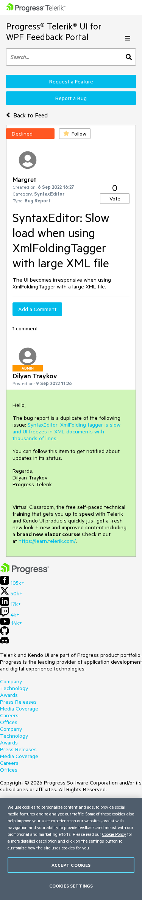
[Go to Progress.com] (24, 572)
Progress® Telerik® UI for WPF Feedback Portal (53, 31)
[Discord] (4, 642)
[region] (71, 849)
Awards (9, 695)
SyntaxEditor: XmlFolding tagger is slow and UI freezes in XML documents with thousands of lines (66, 431)
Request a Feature (71, 81)
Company (11, 681)
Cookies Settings (71, 886)
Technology (14, 688)
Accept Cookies (71, 865)
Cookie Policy (114, 834)
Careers (9, 715)
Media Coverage (19, 708)
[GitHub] (4, 633)
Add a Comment (37, 309)
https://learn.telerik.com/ (47, 541)
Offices (8, 722)
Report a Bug (71, 98)
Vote (114, 198)
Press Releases (18, 701)
